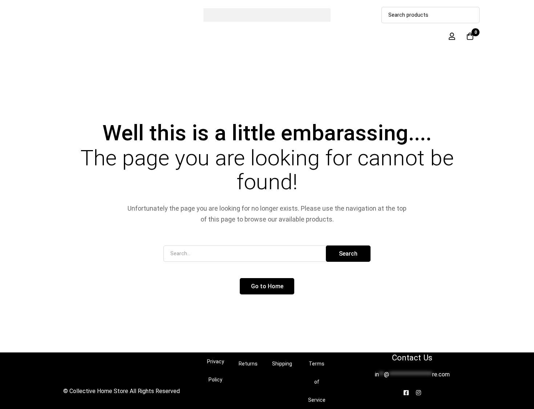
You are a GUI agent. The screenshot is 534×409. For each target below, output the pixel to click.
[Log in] (452, 36)
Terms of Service (316, 382)
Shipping (282, 364)
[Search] (471, 15)
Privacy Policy (215, 371)
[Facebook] (406, 393)
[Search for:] (267, 253)
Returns (248, 364)
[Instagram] (418, 393)
